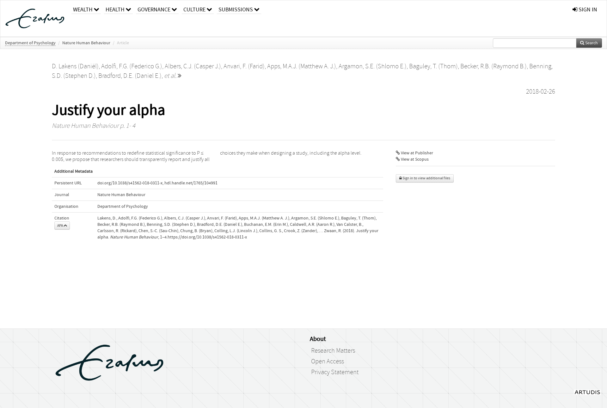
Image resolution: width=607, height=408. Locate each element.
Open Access (327, 361)
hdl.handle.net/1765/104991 (191, 183)
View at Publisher (416, 153)
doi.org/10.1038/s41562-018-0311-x (129, 183)
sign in (587, 9)
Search (591, 43)
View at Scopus (414, 159)
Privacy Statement (335, 372)
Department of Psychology (30, 43)
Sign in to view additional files (426, 178)
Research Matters (333, 351)
